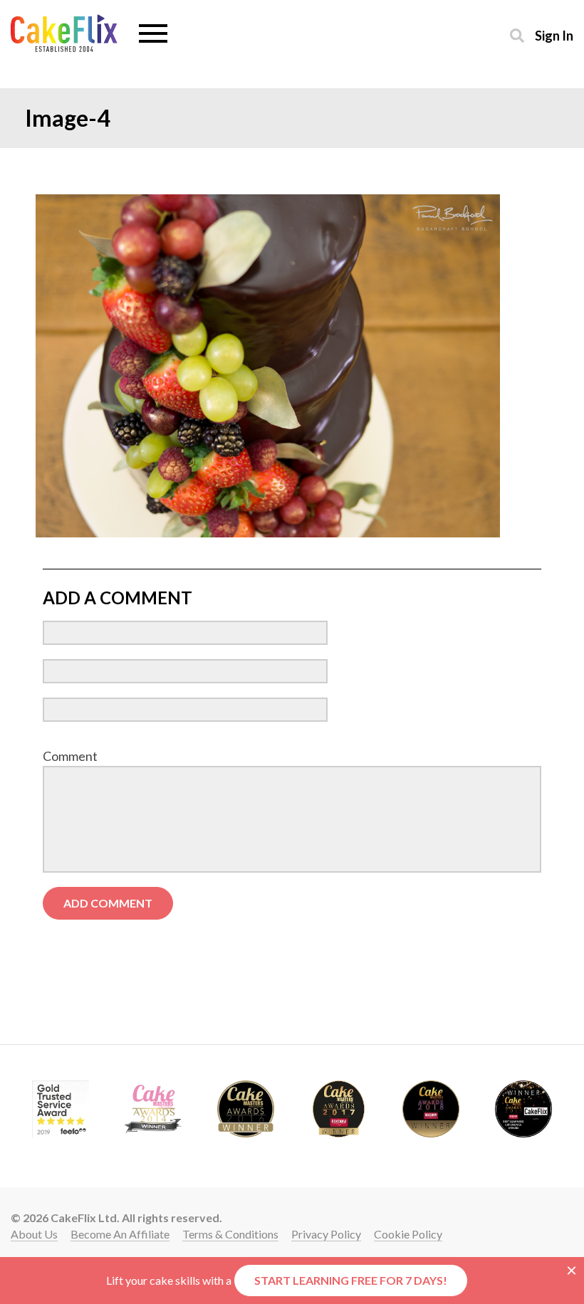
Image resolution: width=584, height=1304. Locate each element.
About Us (34, 1234)
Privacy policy (326, 1234)
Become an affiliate (120, 1234)
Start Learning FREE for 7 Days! (350, 1280)
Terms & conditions (230, 1234)
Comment (70, 756)
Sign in (554, 35)
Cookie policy (408, 1234)
